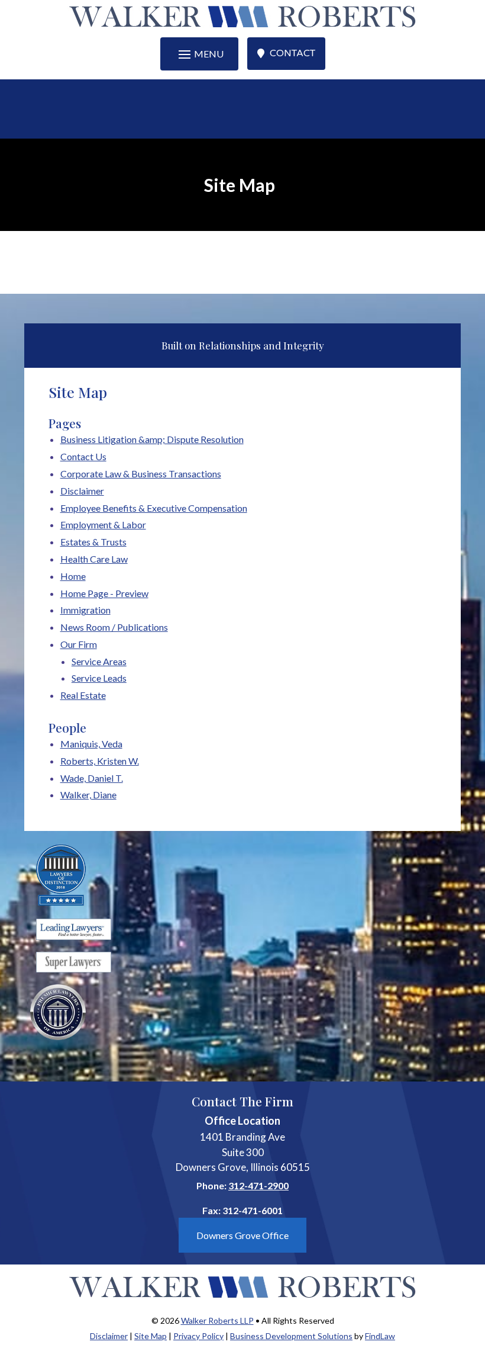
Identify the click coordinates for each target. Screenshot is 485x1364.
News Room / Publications (114, 627)
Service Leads (99, 677)
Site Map (150, 1336)
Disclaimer (82, 490)
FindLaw (380, 1336)
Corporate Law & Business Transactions (140, 473)
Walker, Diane (88, 794)
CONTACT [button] (292, 53)
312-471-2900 (258, 1185)
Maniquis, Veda (91, 743)
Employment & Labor (103, 524)
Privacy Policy (198, 1336)
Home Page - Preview (104, 593)
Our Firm (78, 644)
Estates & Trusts (93, 541)
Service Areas (99, 661)
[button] (199, 54)
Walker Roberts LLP (217, 1320)
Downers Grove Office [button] (242, 1235)
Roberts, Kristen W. (99, 760)
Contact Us (83, 456)
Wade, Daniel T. (91, 778)
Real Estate (83, 695)
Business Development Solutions (291, 1336)
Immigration (85, 609)
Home (73, 576)
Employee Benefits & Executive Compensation (153, 507)
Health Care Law (94, 558)
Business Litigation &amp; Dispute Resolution (152, 439)
